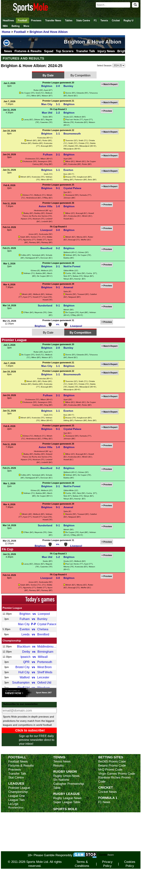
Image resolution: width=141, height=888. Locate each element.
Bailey (26, 213)
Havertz (69, 294)
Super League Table (66, 802)
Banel (70, 96)
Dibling (66, 180)
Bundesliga (15, 808)
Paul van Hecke (72, 119)
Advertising (61, 817)
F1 (95, 20)
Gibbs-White (69, 270)
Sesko (45, 117)
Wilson (43, 159)
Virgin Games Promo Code (116, 773)
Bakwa (75, 276)
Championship (12, 640)
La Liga (13, 804)
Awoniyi (77, 279)
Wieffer (84, 240)
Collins (23, 255)
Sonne (68, 93)
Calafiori (93, 294)
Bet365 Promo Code (112, 761)
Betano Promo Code (112, 765)
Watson (45, 96)
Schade (49, 255)
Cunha (69, 273)
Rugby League (66, 794)
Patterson (79, 180)
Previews (36, 20)
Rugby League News (67, 798)
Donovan (44, 258)
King (46, 164)
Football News (18, 761)
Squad (48, 51)
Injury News (106, 51)
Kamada (83, 195)
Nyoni (50, 240)
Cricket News (107, 792)
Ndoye (86, 276)
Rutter (36, 90)
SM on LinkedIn (64, 845)
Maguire (49, 119)
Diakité (71, 146)
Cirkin (50, 312)
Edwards (80, 93)
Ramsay (44, 242)
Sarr (65, 192)
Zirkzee (37, 119)
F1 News (104, 802)
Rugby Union (65, 771)
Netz (79, 273)
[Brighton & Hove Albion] (6, 45)
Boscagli (44, 146)
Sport (38, 692)
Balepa (24, 143)
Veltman (49, 177)
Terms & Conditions (82, 864)
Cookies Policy (129, 864)
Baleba (35, 143)
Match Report (110, 84)
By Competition (80, 75)
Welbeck (48, 93)
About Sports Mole (66, 813)
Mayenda (38, 312)
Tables (68, 20)
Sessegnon (43, 161)
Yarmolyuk (36, 255)
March (49, 273)
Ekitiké (39, 240)
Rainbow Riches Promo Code (114, 779)
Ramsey (32, 242)
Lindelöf (44, 221)
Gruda (66, 117)
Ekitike (49, 237)
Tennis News (62, 761)
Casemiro (44, 122)
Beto (66, 174)
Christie (92, 140)
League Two (16, 800)
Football (22, 20)
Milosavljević (84, 146)
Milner (33, 96)
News (8, 51)
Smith (81, 140)
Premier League (12, 607)
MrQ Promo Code (110, 769)
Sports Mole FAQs (65, 821)
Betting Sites (110, 757)
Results (58, 765)
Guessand (70, 195)
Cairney (35, 164)
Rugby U (128, 20)
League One (16, 796)
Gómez (26, 195)
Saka (66, 291)
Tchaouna (93, 93)
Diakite (93, 143)
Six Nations (61, 779)
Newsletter (60, 833)
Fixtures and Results (23, 58)
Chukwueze (30, 159)
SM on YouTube (64, 849)
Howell (91, 213)
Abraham (36, 219)
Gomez (34, 237)
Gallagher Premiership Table (68, 786)
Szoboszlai (43, 234)
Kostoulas (79, 122)
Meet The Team (63, 825)
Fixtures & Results (28, 51)
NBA (5, 26)
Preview (107, 111)
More (26, 26)
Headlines (8, 20)
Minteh (29, 140)
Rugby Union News (66, 776)
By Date (48, 75)
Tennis (104, 20)
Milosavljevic (69, 149)
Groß (38, 93)
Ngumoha (27, 240)
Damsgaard (30, 258)
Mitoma (67, 122)
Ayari (46, 90)
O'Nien (26, 312)
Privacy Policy (107, 864)
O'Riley (45, 198)
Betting (16, 26)
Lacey (26, 119)
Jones (31, 234)
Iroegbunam (82, 177)
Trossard (81, 294)
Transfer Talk (85, 51)
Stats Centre (83, 20)
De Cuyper (25, 93)
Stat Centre (16, 777)
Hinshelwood (31, 198)
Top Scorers (64, 51)
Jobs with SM (62, 839)
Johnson (67, 198)
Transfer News (53, 20)
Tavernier (69, 140)
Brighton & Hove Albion (92, 42)
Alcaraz (68, 177)
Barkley (37, 213)
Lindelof (49, 219)
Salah (22, 237)
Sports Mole (65, 809)
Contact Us (61, 829)
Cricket (116, 20)
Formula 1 (107, 798)
